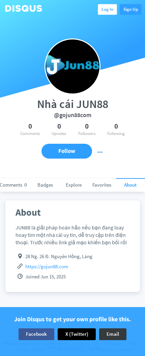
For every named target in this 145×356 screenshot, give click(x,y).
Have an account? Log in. (72, 347)
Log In (107, 9)
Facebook (36, 334)
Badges (45, 185)
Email (113, 334)
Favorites (101, 185)
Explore (74, 185)
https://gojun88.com (46, 266)
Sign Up (130, 9)
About (130, 185)
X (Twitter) (76, 334)
